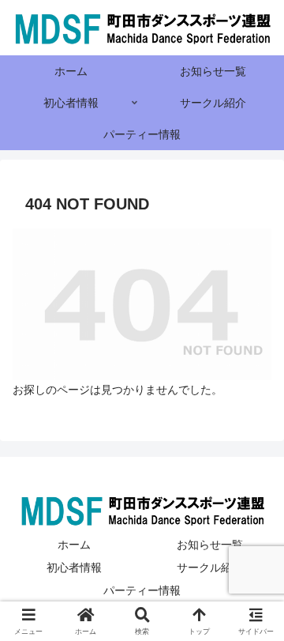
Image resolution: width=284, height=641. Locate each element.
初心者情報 (74, 567)
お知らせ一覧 (210, 544)
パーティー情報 (142, 590)
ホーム (74, 544)
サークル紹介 (210, 567)
